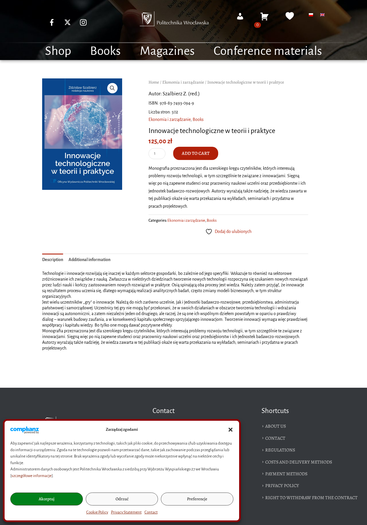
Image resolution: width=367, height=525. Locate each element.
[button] (230, 430)
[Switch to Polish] (311, 14)
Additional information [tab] (89, 259)
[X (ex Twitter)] (67, 22)
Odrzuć (122, 499)
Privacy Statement (126, 512)
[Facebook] (52, 22)
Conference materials (268, 50)
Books (105, 50)
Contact (151, 512)
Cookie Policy (97, 512)
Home (154, 82)
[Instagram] (83, 22)
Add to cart (196, 153)
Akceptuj (46, 499)
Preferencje (197, 499)
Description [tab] (52, 259)
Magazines (167, 50)
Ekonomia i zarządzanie (183, 82)
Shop (58, 50)
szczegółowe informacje (31, 476)
